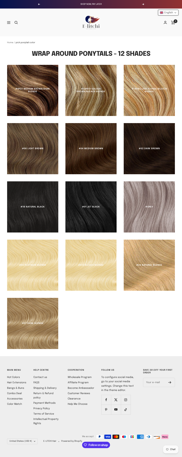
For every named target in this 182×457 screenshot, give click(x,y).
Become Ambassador (81, 388)
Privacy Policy (41, 408)
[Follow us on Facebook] (106, 400)
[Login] (165, 22)
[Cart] (173, 22)
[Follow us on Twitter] (116, 400)
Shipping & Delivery (45, 388)
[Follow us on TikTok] (126, 409)
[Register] (169, 382)
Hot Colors (13, 377)
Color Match (14, 404)
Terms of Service (43, 414)
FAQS (36, 382)
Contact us (40, 377)
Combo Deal (14, 393)
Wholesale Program (80, 377)
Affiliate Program (78, 382)
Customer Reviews (79, 393)
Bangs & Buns (15, 388)
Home (10, 43)
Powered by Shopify (71, 441)
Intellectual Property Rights (45, 421)
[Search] (16, 22)
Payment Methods (44, 403)
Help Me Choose (77, 404)
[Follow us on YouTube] (116, 409)
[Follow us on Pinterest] (106, 409)
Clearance (74, 398)
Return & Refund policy (43, 395)
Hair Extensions (16, 382)
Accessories (15, 398)
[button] (168, 12)
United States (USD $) (20, 441)
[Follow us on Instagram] (126, 400)
